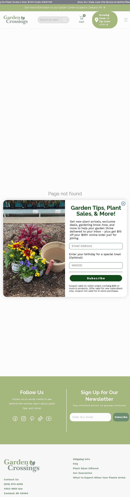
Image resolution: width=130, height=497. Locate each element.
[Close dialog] (123, 203)
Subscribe (96, 278)
